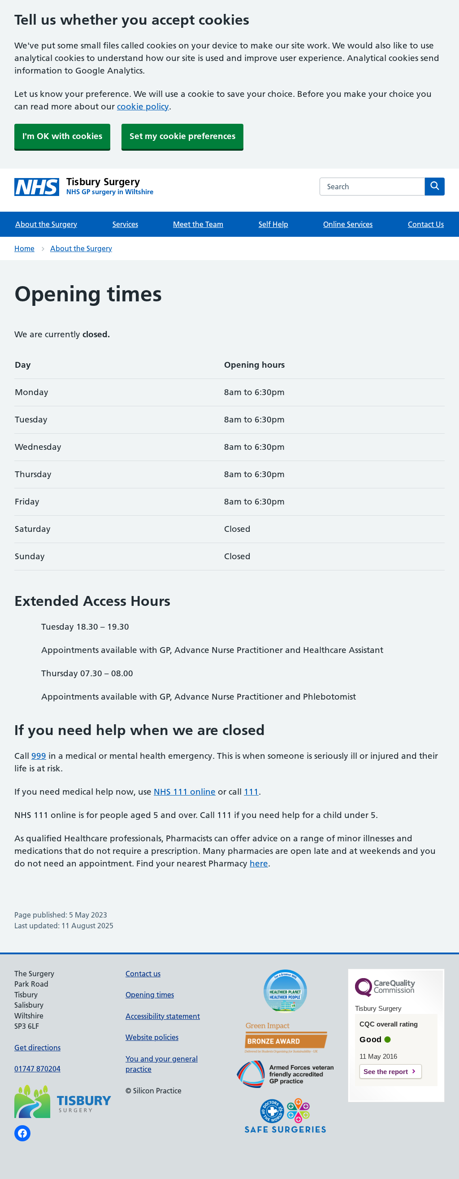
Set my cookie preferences (182, 136)
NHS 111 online (185, 792)
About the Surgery (46, 224)
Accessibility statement (163, 1016)
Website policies (152, 1037)
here (259, 863)
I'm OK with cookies (62, 136)
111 (251, 792)
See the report (386, 1071)
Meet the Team (198, 224)
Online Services (347, 224)
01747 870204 (37, 1068)
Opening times (150, 994)
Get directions (37, 1047)
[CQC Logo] (385, 994)
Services (125, 224)
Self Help (273, 224)
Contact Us (426, 224)
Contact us (143, 973)
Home (24, 248)
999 (38, 756)
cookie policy (143, 106)
